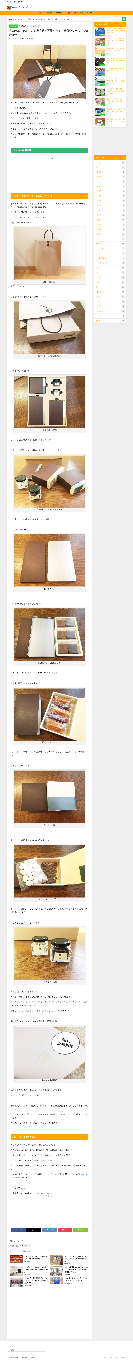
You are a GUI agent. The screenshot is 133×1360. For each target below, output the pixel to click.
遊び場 (110, 162)
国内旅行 (49, 12)
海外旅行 (59, 12)
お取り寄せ (24, 26)
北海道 (110, 220)
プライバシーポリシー (14, 1357)
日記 (110, 296)
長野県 (110, 200)
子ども (68, 12)
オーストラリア (110, 263)
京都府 (110, 229)
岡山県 (110, 205)
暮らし (40, 12)
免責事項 (24, 1357)
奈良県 (110, 191)
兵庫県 (110, 234)
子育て (110, 277)
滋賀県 (110, 181)
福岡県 (110, 177)
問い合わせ (31, 1357)
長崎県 (110, 172)
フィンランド (110, 248)
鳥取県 (110, 224)
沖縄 (110, 210)
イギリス (110, 253)
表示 (28, 150)
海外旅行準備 (110, 258)
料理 (110, 306)
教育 (110, 282)
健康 (110, 301)
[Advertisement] (49, 174)
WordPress (91, 12)
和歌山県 (110, 186)
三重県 (110, 215)
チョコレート (35, 26)
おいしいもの (78, 12)
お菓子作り (110, 292)
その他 (110, 321)
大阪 (110, 239)
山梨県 (110, 196)
